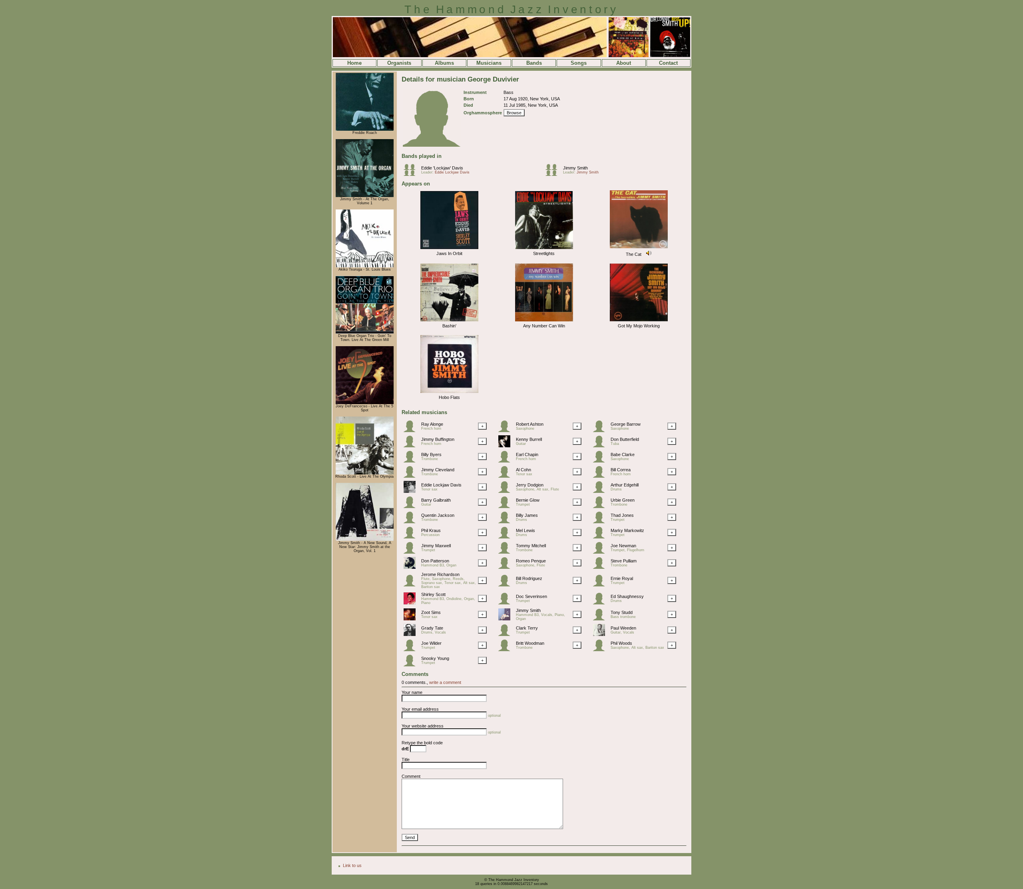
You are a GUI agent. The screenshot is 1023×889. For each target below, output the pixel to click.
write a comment (445, 682)
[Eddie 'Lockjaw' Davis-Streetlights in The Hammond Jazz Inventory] (544, 249)
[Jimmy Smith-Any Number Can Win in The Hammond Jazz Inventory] (544, 321)
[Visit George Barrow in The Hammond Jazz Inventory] (601, 430)
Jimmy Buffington (437, 439)
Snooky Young (435, 658)
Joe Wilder (431, 643)
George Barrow (626, 424)
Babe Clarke (623, 454)
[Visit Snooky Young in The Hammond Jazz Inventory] (412, 664)
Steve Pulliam (624, 560)
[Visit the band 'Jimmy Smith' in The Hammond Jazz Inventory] (553, 174)
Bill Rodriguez (529, 578)
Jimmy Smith (575, 167)
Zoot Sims (431, 612)
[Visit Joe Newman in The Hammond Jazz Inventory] (601, 552)
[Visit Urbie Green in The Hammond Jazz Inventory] (601, 506)
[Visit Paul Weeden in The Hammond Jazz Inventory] (601, 634)
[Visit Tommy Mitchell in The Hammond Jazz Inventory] (506, 552)
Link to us (352, 865)
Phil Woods (621, 643)
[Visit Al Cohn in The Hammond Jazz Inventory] (506, 476)
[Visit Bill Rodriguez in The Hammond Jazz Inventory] (506, 584)
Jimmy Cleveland (437, 469)
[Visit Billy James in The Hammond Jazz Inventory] (506, 521)
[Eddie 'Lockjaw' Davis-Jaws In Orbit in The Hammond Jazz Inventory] (449, 249)
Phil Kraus (431, 530)
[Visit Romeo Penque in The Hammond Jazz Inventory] (506, 567)
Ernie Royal (622, 578)
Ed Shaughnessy (627, 596)
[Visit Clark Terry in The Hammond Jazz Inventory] (506, 634)
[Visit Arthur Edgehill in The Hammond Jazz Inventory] (601, 491)
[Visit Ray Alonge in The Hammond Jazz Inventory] (412, 430)
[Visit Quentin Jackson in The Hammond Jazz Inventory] (412, 521)
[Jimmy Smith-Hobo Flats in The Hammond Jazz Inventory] (449, 393)
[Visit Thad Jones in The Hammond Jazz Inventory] (601, 521)
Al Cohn (523, 469)
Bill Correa (621, 469)
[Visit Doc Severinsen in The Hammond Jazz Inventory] (506, 602)
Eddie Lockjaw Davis (452, 172)
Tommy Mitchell (531, 545)
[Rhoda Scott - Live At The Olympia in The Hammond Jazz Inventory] (365, 473)
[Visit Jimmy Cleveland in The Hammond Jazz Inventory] (412, 476)
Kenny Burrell (529, 439)
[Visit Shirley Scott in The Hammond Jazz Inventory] (412, 602)
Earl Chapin (527, 454)
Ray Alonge (432, 424)
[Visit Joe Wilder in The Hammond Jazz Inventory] (412, 649)
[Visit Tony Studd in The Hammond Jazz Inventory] (601, 618)
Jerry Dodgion (529, 484)
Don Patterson (435, 560)
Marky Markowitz (627, 530)
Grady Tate (432, 628)
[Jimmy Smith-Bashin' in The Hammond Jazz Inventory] (449, 321)
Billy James (527, 515)
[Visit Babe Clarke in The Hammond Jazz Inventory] (601, 460)
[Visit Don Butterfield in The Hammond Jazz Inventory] (601, 445)
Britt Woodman (530, 643)
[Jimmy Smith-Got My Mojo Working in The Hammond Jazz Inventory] (639, 321)
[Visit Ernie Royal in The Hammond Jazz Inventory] (601, 584)
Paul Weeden (623, 628)
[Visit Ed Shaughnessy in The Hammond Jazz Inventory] (601, 602)
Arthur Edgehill (625, 484)
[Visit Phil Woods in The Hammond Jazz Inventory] (601, 649)
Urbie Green (623, 500)
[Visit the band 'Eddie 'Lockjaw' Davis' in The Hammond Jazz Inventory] (412, 174)
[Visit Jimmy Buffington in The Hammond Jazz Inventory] (412, 445)
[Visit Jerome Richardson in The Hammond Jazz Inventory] (412, 584)
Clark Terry (527, 628)
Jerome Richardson (440, 574)
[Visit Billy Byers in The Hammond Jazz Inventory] (412, 460)
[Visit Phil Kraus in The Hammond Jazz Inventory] (412, 536)
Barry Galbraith (436, 500)
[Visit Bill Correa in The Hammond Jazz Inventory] (601, 476)
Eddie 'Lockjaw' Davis (442, 167)
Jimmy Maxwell (436, 545)
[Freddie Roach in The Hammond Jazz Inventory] (365, 130)
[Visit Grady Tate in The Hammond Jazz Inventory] (412, 634)
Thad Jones (622, 515)
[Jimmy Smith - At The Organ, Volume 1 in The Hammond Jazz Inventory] (365, 196)
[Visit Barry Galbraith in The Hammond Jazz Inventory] (412, 506)
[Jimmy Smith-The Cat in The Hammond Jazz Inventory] (639, 248)
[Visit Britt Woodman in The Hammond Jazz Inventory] (506, 649)
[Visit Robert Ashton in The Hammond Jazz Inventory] (506, 430)
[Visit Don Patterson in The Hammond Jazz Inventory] (412, 567)
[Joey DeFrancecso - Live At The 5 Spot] (365, 403)
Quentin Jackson (437, 515)
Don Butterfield (625, 439)
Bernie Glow (527, 500)
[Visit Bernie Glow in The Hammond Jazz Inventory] (506, 506)
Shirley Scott (433, 594)
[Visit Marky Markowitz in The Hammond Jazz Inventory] (601, 536)
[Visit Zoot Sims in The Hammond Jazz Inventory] (412, 618)
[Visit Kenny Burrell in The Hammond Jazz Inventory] (506, 445)
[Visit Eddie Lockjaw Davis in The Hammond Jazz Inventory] (412, 491)
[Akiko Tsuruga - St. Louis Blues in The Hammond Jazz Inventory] (365, 266)
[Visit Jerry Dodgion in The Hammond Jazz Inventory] (506, 491)
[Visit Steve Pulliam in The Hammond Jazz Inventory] (601, 567)
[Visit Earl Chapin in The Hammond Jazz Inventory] (506, 460)
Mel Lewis (525, 530)
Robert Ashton (529, 424)
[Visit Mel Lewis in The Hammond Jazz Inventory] (506, 536)
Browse (514, 112)
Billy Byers (431, 454)
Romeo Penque (531, 560)
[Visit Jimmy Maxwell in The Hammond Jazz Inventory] (412, 552)
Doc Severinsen (531, 596)
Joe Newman (623, 545)
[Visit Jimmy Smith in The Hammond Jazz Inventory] (506, 618)
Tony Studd (622, 612)
